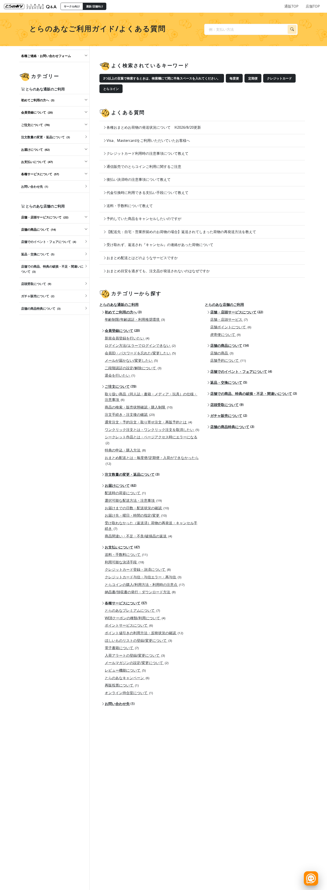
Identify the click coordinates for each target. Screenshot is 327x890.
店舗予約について (228, 360)
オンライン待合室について (129, 692)
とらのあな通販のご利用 (119, 304)
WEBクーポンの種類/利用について (135, 618)
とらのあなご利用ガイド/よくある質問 (97, 28)
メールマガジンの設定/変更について (136, 662)
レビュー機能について (125, 670)
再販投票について (122, 685)
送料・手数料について (126, 554)
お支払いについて (122, 547)
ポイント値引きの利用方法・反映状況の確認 (144, 632)
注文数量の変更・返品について (132, 474)
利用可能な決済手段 (124, 562)
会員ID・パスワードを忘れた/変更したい (140, 353)
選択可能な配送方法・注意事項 (133, 500)
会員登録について (122, 330)
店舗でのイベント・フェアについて (241, 371)
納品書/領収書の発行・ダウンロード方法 (140, 591)
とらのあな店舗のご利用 (224, 304)
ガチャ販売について (228, 415)
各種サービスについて (126, 603)
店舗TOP (313, 6)
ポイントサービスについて (129, 625)
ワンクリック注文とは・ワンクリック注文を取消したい (152, 429)
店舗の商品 (221, 353)
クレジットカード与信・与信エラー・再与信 (143, 577)
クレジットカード (279, 78)
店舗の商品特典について (232, 426)
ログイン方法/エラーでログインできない (140, 345)
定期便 (253, 78)
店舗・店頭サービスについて (236, 312)
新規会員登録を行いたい (127, 338)
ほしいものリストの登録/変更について (138, 640)
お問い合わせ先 (120, 703)
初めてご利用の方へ (123, 312)
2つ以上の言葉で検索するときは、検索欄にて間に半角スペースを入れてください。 (161, 78)
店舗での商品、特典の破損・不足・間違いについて (253, 393)
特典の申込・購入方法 (125, 450)
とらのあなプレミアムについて (132, 610)
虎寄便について (225, 334)
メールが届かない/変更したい (131, 360)
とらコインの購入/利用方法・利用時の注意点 (144, 584)
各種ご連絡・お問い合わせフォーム (46, 56)
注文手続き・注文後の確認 (130, 414)
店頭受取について (227, 404)
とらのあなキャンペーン (127, 677)
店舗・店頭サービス (229, 319)
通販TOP (291, 6)
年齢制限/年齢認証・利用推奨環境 (135, 319)
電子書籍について (122, 647)
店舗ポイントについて (230, 327)
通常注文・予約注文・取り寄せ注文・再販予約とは (148, 422)
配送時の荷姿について (125, 492)
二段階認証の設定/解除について (133, 368)
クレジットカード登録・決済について (138, 569)
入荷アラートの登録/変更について (135, 655)
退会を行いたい (120, 375)
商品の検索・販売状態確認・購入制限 (138, 407)
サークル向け (72, 6)
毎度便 (234, 78)
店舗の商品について (229, 345)
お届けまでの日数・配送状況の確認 (137, 508)
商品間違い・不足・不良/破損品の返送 (138, 536)
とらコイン (111, 89)
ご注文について (120, 386)
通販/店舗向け (94, 6)
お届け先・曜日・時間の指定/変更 (136, 515)
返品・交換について (228, 382)
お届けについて (120, 485)
